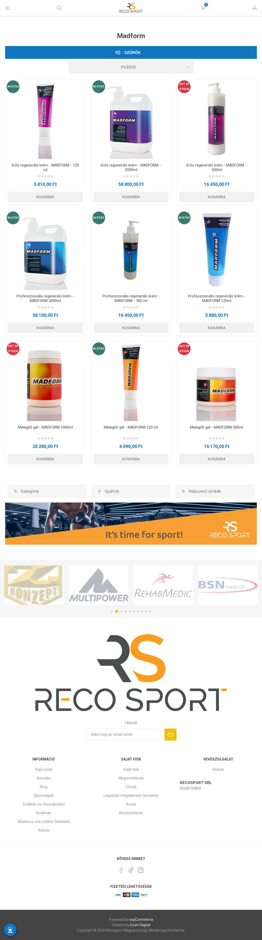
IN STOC (13, 86)
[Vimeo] (131, 869)
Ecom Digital (140, 925)
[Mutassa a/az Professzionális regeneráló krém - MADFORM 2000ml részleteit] (45, 250)
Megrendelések (131, 778)
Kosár (131, 804)
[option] (34, 585)
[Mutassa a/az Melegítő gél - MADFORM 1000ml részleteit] (45, 381)
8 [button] (142, 611)
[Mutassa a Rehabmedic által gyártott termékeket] (98, 585)
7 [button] (138, 611)
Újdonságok (43, 795)
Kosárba (45, 197)
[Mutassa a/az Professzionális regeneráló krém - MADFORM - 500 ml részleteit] (131, 250)
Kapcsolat (43, 769)
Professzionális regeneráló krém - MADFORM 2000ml (45, 298)
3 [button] (120, 611)
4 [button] (125, 611)
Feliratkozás (171, 735)
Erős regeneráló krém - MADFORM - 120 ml (45, 167)
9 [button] (146, 611)
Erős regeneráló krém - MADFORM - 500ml (217, 167)
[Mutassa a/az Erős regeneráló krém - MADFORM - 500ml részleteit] (217, 119)
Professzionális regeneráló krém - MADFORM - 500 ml (131, 298)
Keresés (44, 778)
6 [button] (134, 611)
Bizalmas (43, 813)
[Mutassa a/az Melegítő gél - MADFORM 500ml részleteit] (217, 381)
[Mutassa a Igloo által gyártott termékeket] (228, 585)
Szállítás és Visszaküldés (44, 804)
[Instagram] (141, 870)
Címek (131, 787)
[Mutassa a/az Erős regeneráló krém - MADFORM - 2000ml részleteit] (131, 119)
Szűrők (132, 52)
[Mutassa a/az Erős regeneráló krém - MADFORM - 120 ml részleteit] (45, 119)
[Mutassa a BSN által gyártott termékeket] (163, 585)
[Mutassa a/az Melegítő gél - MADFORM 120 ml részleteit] (131, 381)
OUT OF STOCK (184, 86)
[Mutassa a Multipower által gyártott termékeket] (34, 585)
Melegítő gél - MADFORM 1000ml (45, 427)
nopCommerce (141, 919)
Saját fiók (131, 769)
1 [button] (112, 611)
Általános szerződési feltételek (44, 821)
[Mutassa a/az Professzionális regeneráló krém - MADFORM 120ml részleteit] (217, 250)
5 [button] (129, 611)
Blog (43, 787)
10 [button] (150, 611)
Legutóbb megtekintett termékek (131, 795)
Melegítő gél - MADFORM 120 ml (131, 427)
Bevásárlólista (131, 813)
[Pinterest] (121, 870)
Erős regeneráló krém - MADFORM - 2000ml (131, 167)
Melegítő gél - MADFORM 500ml (216, 427)
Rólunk (43, 830)
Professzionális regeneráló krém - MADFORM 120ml (216, 298)
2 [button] (116, 611)
